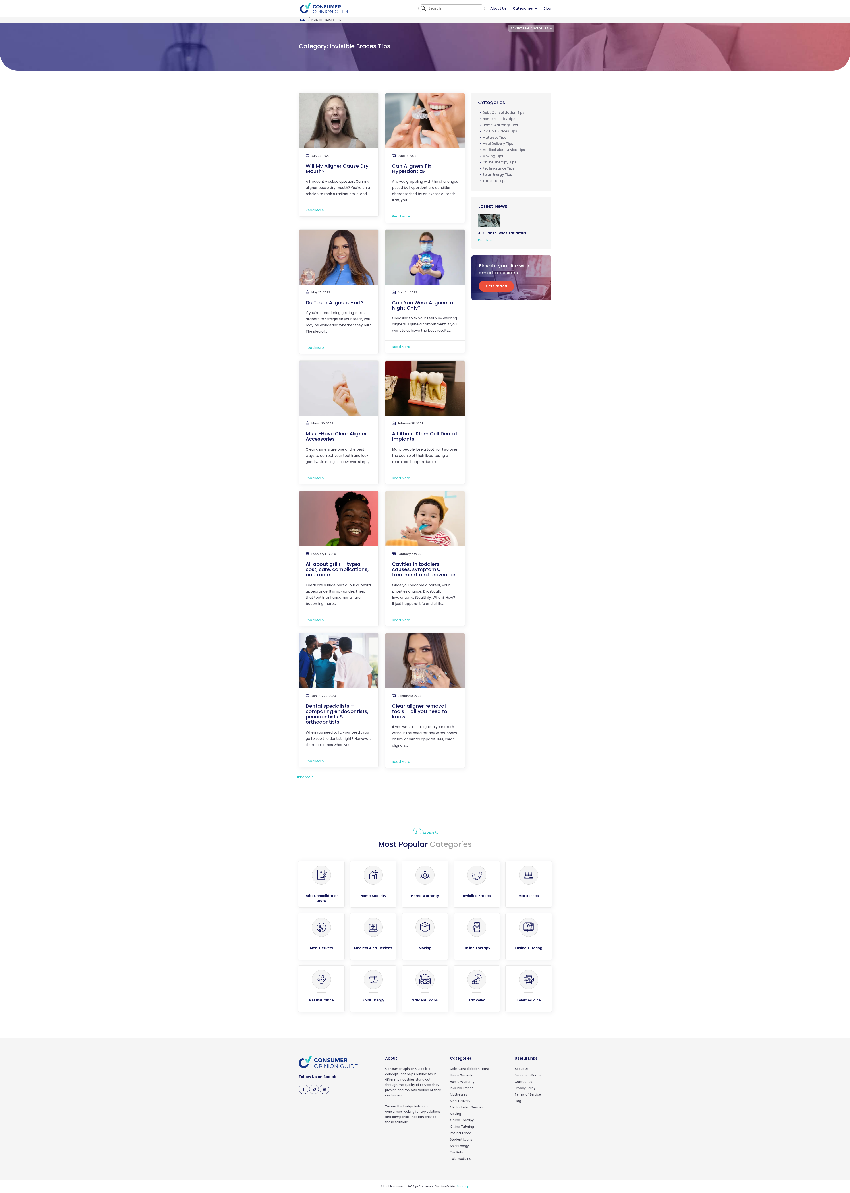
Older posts (304, 777)
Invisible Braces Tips (500, 131)
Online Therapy (462, 1120)
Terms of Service (528, 1094)
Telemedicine (460, 1158)
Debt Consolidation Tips (503, 112)
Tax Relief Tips (494, 180)
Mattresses (458, 1094)
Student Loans (461, 1139)
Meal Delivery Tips (498, 143)
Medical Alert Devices (466, 1107)
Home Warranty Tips (500, 125)
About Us (498, 8)
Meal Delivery (460, 1101)
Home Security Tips (499, 118)
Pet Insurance (460, 1133)
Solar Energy (459, 1146)
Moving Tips (493, 156)
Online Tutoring (462, 1126)
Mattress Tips (494, 137)
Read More (315, 210)
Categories (523, 8)
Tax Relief (457, 1152)
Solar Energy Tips (497, 174)
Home (303, 20)
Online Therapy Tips (499, 162)
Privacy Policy (525, 1088)
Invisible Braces (461, 1088)
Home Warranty (462, 1081)
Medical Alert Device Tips (504, 149)
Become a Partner (529, 1075)
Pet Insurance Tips (498, 168)
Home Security (461, 1075)
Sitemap (463, 1186)
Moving (455, 1114)
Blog (547, 8)
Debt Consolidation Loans (469, 1069)
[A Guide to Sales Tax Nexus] (491, 220)
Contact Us (523, 1081)
